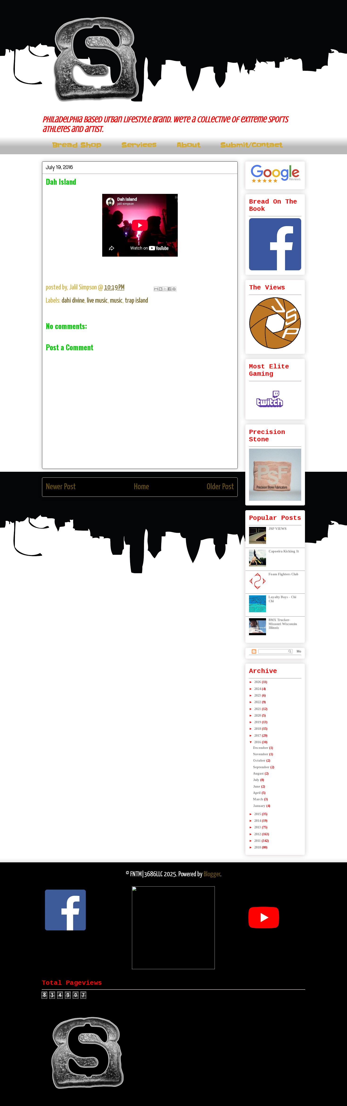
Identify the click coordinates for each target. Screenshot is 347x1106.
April (257, 793)
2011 (258, 841)
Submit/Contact (251, 145)
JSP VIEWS (278, 528)
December (261, 748)
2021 (258, 709)
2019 (258, 722)
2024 (258, 689)
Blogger (212, 874)
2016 (258, 742)
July (256, 780)
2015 (258, 814)
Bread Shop (76, 145)
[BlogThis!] (160, 289)
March (258, 799)
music (116, 300)
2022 (258, 702)
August (259, 773)
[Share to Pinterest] (174, 289)
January (259, 806)
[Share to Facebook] (169, 289)
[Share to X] (165, 289)
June (257, 786)
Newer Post (61, 487)
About (188, 145)
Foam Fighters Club (283, 574)
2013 (258, 827)
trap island (136, 300)
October (259, 760)
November (261, 754)
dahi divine (73, 300)
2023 (258, 695)
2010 (258, 847)
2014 (258, 820)
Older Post (220, 487)
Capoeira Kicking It (284, 551)
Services (139, 145)
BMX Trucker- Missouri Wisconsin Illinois (283, 624)
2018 (258, 728)
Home (141, 487)
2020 (258, 715)
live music (97, 300)
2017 (258, 735)
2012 (258, 834)
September (261, 767)
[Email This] (156, 289)
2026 (258, 682)
